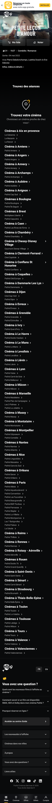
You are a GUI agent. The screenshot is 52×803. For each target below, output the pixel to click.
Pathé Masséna (12, 462)
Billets (36, 800)
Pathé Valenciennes (14, 652)
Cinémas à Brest (15, 211)
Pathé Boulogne (12, 203)
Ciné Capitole (11, 257)
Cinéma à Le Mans (17, 342)
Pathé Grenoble (12, 317)
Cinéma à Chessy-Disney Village (21, 243)
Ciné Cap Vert (11, 296)
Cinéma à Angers (16, 155)
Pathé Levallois (12, 355)
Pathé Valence (11, 644)
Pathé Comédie (12, 437)
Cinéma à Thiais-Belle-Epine (23, 598)
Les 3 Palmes (11, 404)
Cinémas (16, 800)
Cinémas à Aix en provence (22, 131)
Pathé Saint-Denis (13, 575)
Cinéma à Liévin (15, 360)
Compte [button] (46, 800)
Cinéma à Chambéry (18, 232)
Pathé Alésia (10, 486)
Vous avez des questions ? (17, 762)
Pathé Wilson (11, 626)
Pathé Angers (11, 159)
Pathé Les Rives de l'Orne (16, 227)
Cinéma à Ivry (13, 325)
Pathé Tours (10, 635)
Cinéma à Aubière (16, 181)
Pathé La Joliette (12, 408)
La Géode (9, 528)
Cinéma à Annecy (16, 164)
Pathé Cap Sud (11, 194)
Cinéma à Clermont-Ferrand (22, 253)
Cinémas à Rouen (16, 559)
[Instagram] (23, 781)
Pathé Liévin (10, 364)
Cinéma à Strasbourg (18, 589)
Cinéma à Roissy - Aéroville (22, 550)
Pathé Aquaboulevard (15, 490)
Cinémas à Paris (15, 482)
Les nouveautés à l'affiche (17, 734)
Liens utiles (10, 771)
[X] (17, 781)
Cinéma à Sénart (15, 580)
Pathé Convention (13, 493)
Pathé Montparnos (13, 518)
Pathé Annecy (11, 168)
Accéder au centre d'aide (16, 721)
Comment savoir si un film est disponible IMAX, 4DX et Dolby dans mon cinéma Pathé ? (23, 701)
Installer (44, 5)
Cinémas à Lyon (15, 369)
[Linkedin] (40, 781)
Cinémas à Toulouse (18, 619)
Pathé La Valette (12, 614)
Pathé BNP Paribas (13, 504)
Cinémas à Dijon (15, 292)
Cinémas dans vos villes (16, 743)
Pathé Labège (11, 623)
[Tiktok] (34, 781)
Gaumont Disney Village (15, 248)
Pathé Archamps (12, 176)
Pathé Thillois (11, 537)
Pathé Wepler (11, 511)
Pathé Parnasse (12, 507)
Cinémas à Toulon (16, 607)
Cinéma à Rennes (16, 542)
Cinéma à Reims (15, 533)
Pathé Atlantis (11, 450)
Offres (26, 800)
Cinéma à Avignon (16, 190)
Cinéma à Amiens (16, 146)
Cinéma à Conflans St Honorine (18, 263)
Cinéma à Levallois (17, 351)
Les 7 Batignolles (12, 521)
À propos (9, 752)
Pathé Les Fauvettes (14, 497)
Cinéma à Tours (15, 631)
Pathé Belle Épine (12, 602)
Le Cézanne (10, 134)
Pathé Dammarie (12, 287)
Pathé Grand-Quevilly (14, 567)
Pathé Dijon (10, 299)
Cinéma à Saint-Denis (18, 572)
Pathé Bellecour (12, 380)
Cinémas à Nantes (16, 442)
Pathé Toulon (11, 610)
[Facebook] (11, 781)
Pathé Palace (11, 525)
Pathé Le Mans (11, 346)
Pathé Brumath (12, 593)
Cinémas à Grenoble (18, 313)
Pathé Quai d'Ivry (12, 329)
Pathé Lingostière (13, 458)
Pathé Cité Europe (13, 278)
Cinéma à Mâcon (15, 385)
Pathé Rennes (11, 546)
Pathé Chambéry (12, 236)
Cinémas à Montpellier (19, 430)
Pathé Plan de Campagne (16, 401)
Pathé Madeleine (12, 397)
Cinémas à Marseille (18, 393)
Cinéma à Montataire (18, 421)
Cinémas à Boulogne (18, 199)
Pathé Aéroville (11, 554)
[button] (37, 15)
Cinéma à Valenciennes (20, 649)
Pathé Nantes (11, 446)
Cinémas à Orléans (17, 470)
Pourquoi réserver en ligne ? (15, 710)
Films (6, 800)
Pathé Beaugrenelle (13, 500)
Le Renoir (9, 141)
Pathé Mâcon (11, 388)
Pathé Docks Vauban (14, 338)
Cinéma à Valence (16, 640)
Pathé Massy (11, 416)
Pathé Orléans (11, 477)
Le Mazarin (10, 138)
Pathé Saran (10, 474)
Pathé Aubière (11, 185)
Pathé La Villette (12, 514)
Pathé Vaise (10, 373)
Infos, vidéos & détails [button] (12, 67)
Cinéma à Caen (14, 223)
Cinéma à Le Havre (17, 334)
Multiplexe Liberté (13, 215)
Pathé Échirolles (12, 320)
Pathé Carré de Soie (14, 376)
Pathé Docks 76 (12, 563)
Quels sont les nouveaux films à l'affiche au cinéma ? (22, 691)
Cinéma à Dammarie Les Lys (23, 283)
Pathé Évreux (11, 308)
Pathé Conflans (12, 269)
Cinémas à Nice (15, 455)
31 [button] (6, 50)
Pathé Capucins (12, 218)
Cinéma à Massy (15, 413)
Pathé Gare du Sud (13, 465)
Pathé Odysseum (12, 434)
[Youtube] (29, 781)
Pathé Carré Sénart (13, 584)
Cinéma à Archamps (18, 173)
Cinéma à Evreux (15, 304)
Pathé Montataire (13, 425)
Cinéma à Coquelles (17, 274)
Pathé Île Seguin (12, 206)
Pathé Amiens (11, 150)
